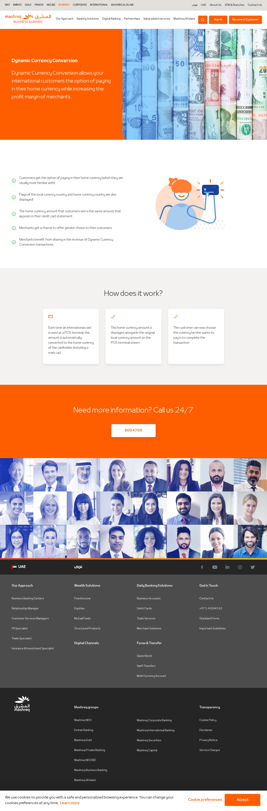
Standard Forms (209, 618)
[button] (204, 800)
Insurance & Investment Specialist (33, 648)
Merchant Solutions (149, 628)
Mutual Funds (82, 618)
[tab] (111, 20)
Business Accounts (149, 598)
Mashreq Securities (149, 740)
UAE (203, 5)
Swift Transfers (146, 666)
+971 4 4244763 (210, 608)
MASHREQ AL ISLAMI (122, 5)
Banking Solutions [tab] (88, 19)
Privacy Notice (208, 740)
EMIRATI (17, 5)
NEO (7, 5)
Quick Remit (144, 656)
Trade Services (146, 618)
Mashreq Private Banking (89, 750)
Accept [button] (242, 799)
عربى (195, 5)
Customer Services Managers (30, 618)
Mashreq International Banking (156, 730)
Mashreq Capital (147, 750)
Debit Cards (144, 608)
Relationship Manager (25, 608)
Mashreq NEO (83, 720)
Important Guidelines (212, 628)
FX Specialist (20, 628)
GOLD (28, 5)
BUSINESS (64, 5)
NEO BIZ (51, 5)
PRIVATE (39, 5)
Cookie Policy (207, 720)
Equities (79, 608)
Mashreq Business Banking (90, 770)
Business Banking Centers (28, 598)
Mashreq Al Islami (184, 19)
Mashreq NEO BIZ (85, 760)
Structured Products (87, 628)
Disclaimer (206, 730)
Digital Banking (111, 19)
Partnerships (132, 19)
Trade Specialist (22, 638)
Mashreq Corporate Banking (154, 720)
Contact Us (255, 5)
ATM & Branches (234, 5)
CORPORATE (80, 5)
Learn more (70, 803)
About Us (215, 5)
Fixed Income (82, 598)
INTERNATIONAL (99, 5)
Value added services (157, 19)
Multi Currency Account (151, 676)
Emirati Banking (83, 730)
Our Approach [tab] (64, 19)
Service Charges (209, 750)
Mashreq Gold (83, 740)
